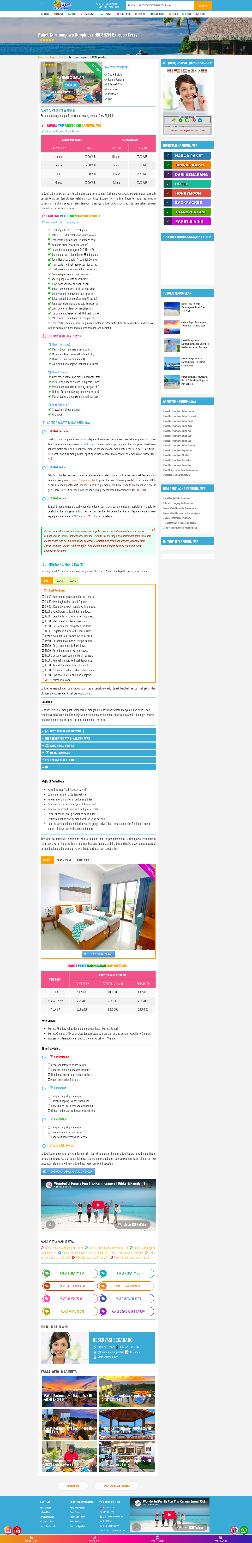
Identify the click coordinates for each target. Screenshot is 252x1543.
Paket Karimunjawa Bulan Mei (177, 430)
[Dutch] (185, 71)
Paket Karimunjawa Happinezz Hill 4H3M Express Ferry (126, 1429)
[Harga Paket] (187, 159)
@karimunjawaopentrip (113, 1516)
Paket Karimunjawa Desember (177, 464)
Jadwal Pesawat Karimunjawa (177, 517)
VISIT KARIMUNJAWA (111, 1525)
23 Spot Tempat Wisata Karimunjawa (180, 527)
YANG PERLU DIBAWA (61, 745)
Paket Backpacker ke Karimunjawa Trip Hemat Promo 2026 (193, 362)
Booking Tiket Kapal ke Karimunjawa (180, 508)
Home (40, 57)
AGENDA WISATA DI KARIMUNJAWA (69, 738)
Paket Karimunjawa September (177, 450)
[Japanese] (195, 71)
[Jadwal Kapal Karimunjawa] (187, 168)
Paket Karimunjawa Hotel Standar (83, 1253)
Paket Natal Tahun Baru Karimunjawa (180, 469)
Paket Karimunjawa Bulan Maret (178, 421)
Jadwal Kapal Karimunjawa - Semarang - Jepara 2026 (194, 323)
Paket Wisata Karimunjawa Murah (64, 1248)
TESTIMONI (107, 1521)
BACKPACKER (158, 14)
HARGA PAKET (91, 14)
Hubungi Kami (45, 1512)
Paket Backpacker (77, 1526)
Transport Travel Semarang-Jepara (179, 522)
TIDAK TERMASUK (59, 753)
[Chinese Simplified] (206, 71)
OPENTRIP (141, 14)
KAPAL (46, 14)
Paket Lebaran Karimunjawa (176, 474)
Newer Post (73, 1485)
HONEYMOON (124, 14)
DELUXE (47, 860)
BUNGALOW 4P (64, 860)
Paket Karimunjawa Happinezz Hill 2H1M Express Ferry (126, 1462)
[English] (168, 71)
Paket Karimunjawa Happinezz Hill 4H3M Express (68, 1397)
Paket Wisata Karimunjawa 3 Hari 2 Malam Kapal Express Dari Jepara (194, 380)
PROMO (174, 14)
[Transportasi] (187, 215)
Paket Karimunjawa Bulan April (177, 425)
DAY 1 (47, 580)
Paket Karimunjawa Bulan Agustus (179, 445)
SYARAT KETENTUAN (61, 760)
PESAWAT (60, 14)
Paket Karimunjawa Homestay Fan (109, 1248)
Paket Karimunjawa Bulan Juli (177, 440)
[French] (171, 71)
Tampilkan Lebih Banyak (117, 1485)
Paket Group (75, 1512)
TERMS (202, 14)
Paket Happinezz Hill (53, 57)
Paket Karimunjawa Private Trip (92, 1257)
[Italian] (182, 71)
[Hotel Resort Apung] (187, 187)
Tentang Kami (45, 1507)
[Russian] (189, 71)
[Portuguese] (192, 71)
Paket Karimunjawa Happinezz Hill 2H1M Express (68, 1429)
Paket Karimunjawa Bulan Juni (177, 435)
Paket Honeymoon (77, 1507)
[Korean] (199, 71)
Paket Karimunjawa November (177, 460)
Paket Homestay (76, 1521)
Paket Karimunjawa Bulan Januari (179, 411)
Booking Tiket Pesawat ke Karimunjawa (181, 513)
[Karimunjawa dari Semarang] (187, 177)
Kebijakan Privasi (47, 1521)
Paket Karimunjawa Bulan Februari (179, 416)
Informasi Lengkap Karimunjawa (178, 503)
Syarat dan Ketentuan (49, 1526)
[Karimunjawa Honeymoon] (187, 196)
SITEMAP (188, 14)
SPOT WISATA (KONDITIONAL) (66, 731)
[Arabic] (202, 71)
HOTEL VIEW (83, 860)
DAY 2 (60, 580)
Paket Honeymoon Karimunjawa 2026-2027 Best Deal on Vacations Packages (195, 343)
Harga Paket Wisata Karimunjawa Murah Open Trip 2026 (193, 307)
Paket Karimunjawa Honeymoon (131, 1257)
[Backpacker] (187, 206)
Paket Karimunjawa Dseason (126, 1253)
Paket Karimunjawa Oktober (176, 455)
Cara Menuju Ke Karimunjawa (176, 498)
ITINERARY (107, 14)
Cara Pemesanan (47, 1516)
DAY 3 (73, 580)
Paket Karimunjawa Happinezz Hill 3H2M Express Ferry (68, 1462)
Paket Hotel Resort (77, 1516)
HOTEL (74, 14)
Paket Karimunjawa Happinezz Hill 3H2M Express (126, 1397)
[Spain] (178, 71)
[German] (175, 71)
